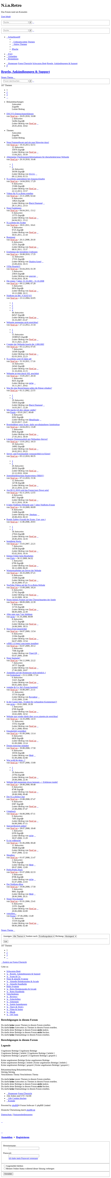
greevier (32, 276)
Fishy (12, 558)
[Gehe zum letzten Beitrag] (37, 123)
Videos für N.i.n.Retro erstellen (19, 193)
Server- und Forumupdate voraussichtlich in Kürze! (28, 454)
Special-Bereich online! (16, 826)
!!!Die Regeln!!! (13, 266)
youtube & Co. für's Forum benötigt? (22, 687)
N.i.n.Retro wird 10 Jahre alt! (19, 359)
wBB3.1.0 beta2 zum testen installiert (22, 643)
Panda (13, 412)
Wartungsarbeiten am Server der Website (23, 570)
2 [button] (7, 92)
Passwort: (7, 1153)
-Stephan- (33, 514)
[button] (7, 97)
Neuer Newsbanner (14, 899)
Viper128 (33, 653)
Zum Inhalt (6, 16)
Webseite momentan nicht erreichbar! (22, 322)
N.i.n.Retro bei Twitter (16, 222)
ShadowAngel (35, 261)
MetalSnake (34, 420)
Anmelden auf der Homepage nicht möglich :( (26, 673)
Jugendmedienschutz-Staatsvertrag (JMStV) (25, 475)
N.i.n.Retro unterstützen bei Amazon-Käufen (25, 179)
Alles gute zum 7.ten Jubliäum (19, 614)
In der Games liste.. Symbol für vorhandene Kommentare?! (31, 702)
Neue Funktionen (13, 208)
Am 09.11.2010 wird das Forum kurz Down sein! (27, 490)
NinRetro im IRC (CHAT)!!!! (19, 295)
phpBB (15, 1105)
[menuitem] (23, 42)
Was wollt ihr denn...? (15, 760)
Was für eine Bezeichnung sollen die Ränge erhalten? (29, 388)
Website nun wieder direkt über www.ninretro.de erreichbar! (32, 716)
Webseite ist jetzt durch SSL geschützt (22, 373)
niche (31, 383)
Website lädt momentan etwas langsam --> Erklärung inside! (32, 782)
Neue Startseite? (13, 658)
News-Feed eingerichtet (16, 629)
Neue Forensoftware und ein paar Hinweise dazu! (27, 142)
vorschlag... (11, 913)
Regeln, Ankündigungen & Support (25, 71)
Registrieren (22, 1137)
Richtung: (60, 936)
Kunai (13, 916)
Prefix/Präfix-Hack (14, 870)
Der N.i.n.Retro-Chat (15, 797)
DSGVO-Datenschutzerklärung (20, 114)
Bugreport (10, 237)
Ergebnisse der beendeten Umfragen (21, 252)
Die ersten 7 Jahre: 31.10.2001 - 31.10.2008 (25, 281)
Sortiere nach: (32, 936)
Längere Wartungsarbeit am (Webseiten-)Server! (27, 439)
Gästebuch (11, 811)
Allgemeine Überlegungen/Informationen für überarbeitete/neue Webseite (37, 157)
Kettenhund (15, 675)
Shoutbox (10, 855)
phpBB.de (30, 1110)
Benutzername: (9, 1145)
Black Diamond (36, 203)
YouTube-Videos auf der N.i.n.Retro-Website (25, 585)
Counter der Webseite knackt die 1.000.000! (25, 344)
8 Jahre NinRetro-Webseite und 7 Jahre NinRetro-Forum (30, 505)
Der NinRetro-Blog (14, 884)
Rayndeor (33, 697)
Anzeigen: (8, 936)
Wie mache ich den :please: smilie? (21, 410)
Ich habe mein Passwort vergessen (23, 1158)
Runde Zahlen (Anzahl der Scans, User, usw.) (26, 519)
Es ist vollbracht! (13, 840)
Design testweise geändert (17, 745)
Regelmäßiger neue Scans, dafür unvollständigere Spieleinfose (33, 424)
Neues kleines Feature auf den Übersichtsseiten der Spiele (31, 600)
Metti (31, 755)
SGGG (32, 174)
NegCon (14, 116)
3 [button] (7, 95)
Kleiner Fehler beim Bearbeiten (19, 556)
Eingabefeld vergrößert (16, 731)
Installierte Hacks (13, 541)
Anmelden (6, 1137)
